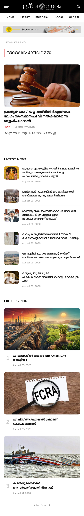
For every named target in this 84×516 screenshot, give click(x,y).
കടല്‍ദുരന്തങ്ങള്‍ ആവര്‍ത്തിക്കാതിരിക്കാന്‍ (33, 485)
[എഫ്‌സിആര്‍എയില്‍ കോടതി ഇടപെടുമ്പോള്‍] (42, 393)
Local (59, 17)
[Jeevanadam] (42, 6)
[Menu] (6, 6)
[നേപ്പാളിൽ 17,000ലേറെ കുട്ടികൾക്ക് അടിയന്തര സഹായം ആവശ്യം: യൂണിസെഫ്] (11, 258)
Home (10, 17)
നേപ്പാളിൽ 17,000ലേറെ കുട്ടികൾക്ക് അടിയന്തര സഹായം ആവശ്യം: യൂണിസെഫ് (51, 256)
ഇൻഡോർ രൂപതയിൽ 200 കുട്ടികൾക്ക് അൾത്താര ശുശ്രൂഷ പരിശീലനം (48, 194)
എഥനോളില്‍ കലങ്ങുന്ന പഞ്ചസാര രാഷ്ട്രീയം (39, 358)
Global (74, 17)
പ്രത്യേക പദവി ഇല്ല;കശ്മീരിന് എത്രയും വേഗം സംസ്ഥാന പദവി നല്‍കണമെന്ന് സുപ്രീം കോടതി (37, 116)
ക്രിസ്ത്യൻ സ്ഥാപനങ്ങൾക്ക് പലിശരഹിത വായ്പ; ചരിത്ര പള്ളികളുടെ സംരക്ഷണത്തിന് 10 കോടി (49, 215)
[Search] (78, 6)
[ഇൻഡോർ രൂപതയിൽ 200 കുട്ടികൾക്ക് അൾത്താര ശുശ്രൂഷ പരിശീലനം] (11, 196)
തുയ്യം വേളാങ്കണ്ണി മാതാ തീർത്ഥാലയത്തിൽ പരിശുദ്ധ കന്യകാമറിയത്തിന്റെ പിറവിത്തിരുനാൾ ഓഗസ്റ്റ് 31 (50, 172)
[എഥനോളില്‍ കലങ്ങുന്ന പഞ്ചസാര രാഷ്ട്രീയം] (42, 329)
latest (25, 17)
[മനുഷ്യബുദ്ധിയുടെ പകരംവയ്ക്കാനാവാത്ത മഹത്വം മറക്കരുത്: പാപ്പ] (11, 277)
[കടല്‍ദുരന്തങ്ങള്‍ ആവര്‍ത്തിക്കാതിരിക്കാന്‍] (42, 457)
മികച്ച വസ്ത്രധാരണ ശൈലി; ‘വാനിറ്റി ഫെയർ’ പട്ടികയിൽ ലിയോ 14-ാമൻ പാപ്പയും (50, 236)
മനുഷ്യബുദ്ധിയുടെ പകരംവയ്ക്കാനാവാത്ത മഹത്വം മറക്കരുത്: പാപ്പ (50, 277)
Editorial (42, 17)
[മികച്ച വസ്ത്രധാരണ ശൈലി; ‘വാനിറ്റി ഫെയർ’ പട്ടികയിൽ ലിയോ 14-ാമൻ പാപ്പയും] (11, 238)
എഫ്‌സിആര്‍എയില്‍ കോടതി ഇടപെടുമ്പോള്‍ (35, 421)
